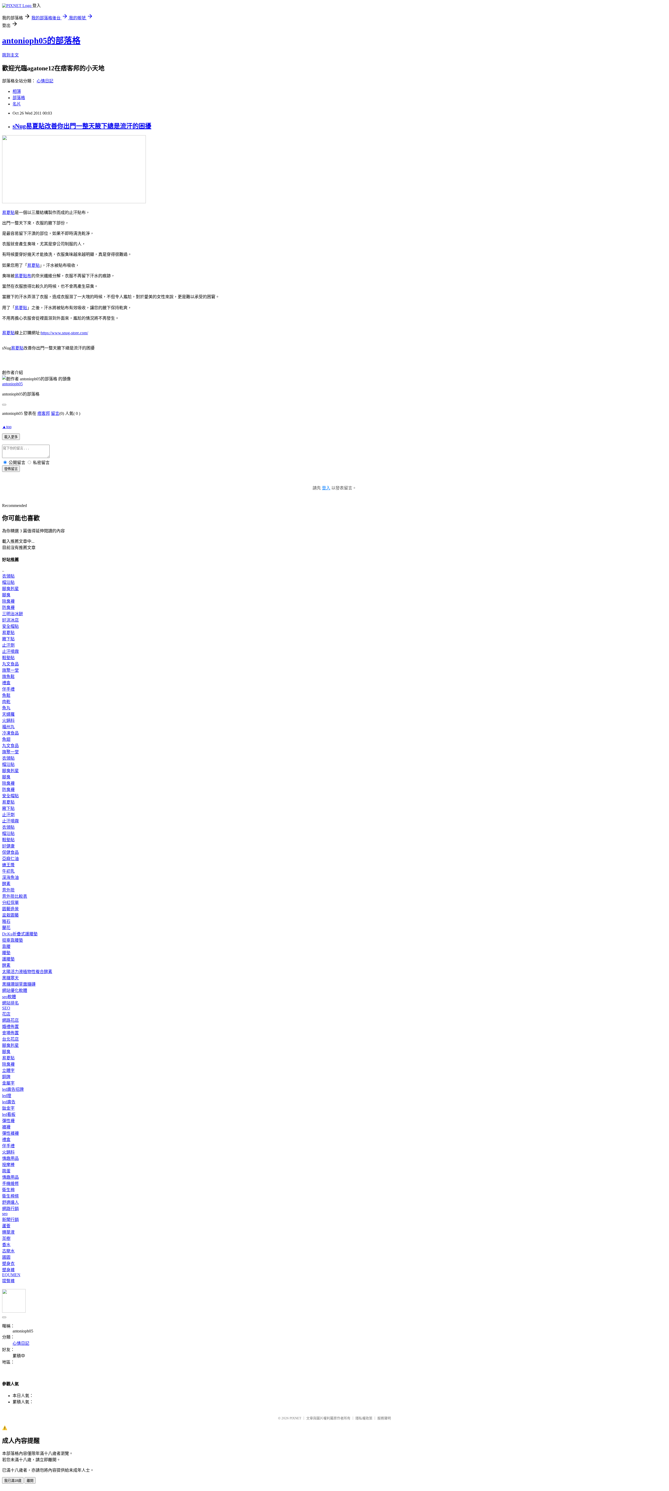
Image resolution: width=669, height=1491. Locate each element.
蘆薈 (6, 1226)
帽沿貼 (8, 582)
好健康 (8, 846)
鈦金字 (8, 1108)
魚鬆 (6, 695)
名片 (17, 104)
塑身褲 (8, 1270)
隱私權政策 (363, 1418)
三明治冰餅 (12, 614)
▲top (6, 427)
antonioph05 (12, 384)
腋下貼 (8, 639)
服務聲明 (384, 1418)
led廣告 (8, 1102)
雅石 (6, 921)
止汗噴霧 (10, 651)
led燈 (6, 1095)
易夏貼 (8, 212)
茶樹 (6, 1238)
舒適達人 (10, 1202)
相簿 (17, 91)
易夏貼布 (23, 276)
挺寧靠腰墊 (12, 940)
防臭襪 (8, 607)
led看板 (8, 1114)
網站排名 (10, 1003)
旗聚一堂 (10, 670)
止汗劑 (8, 645)
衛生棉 (8, 1190)
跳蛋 (6, 1171)
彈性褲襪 (10, 1133)
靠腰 (6, 946)
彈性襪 (8, 1121)
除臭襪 (8, 601)
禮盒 (6, 683)
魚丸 (6, 708)
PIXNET (295, 1418)
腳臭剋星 (10, 588)
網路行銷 (10, 1208)
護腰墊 (8, 959)
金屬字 (8, 1083)
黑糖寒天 (10, 978)
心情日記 (45, 81)
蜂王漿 (8, 865)
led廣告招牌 (13, 1089)
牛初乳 (8, 871)
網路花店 (10, 1020)
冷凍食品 (10, 733)
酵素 (6, 884)
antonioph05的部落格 (41, 40)
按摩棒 (8, 1164)
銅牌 (6, 1077)
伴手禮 (8, 689)
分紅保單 (10, 902)
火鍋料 (8, 720)
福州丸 (8, 727)
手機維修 (10, 1183)
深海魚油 (10, 877)
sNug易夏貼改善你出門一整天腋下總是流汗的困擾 (82, 126)
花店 (6, 1014)
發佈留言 (11, 469)
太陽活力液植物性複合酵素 (27, 971)
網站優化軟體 (14, 990)
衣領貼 (8, 576)
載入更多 (11, 437)
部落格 (19, 97)
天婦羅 (8, 714)
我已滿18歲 (12, 1481)
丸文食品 (10, 664)
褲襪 (6, 1127)
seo (5, 1213)
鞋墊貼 (8, 658)
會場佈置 (10, 1033)
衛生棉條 (10, 1196)
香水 (6, 1245)
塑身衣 (8, 1263)
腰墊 (6, 953)
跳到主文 (10, 55)
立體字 (8, 1070)
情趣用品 (10, 1158)
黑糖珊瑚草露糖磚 (19, 984)
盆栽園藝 (10, 915)
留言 (55, 413)
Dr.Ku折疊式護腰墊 (20, 934)
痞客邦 (43, 413)
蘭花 (6, 927)
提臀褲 (8, 1281)
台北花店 (10, 1039)
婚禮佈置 (10, 1026)
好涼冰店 (10, 620)
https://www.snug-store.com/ (64, 333)
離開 (30, 1481)
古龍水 (8, 1251)
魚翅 (6, 739)
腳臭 (6, 595)
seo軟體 (9, 997)
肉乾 (6, 701)
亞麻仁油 (10, 858)
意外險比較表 (14, 896)
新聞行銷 (10, 1219)
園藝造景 (10, 909)
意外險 (8, 890)
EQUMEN (11, 1275)
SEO (6, 1008)
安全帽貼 (10, 626)
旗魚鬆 (8, 676)
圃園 (6, 1257)
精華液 (8, 1232)
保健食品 (10, 852)
